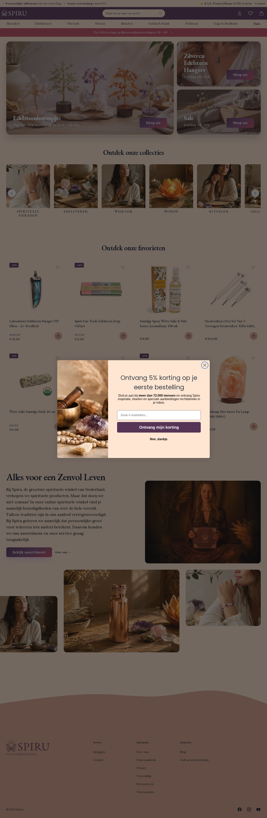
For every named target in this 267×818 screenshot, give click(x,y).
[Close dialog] (204, 365)
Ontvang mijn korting (159, 427)
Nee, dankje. (159, 439)
